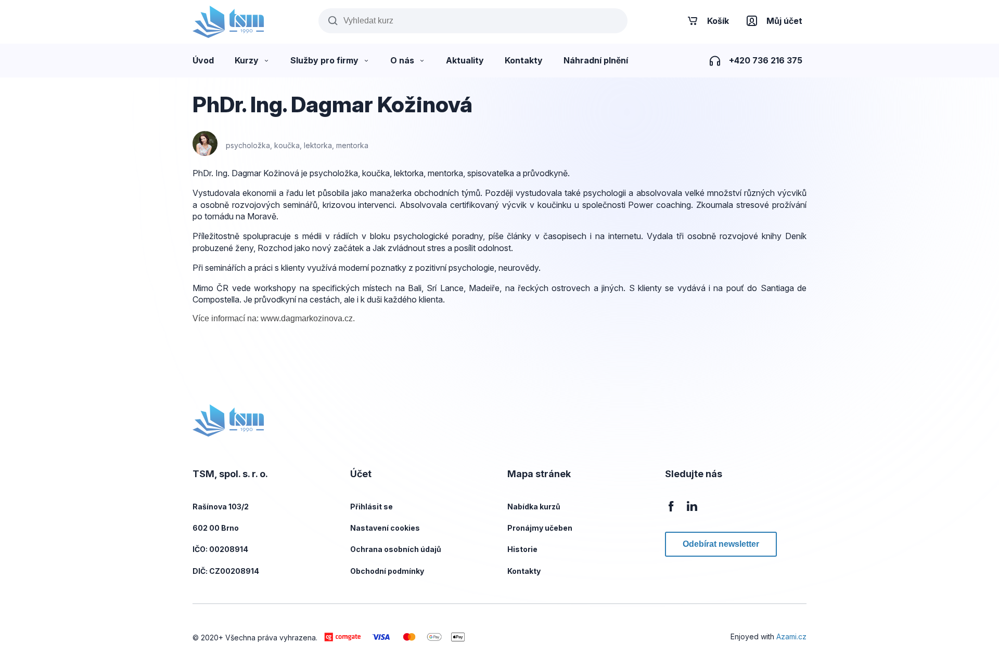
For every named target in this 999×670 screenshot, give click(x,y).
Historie (522, 549)
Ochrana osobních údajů (395, 549)
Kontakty (524, 571)
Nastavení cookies (385, 527)
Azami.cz (791, 636)
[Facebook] (671, 511)
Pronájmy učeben (539, 527)
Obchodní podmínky (387, 571)
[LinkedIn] (692, 511)
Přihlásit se (371, 506)
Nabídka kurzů (533, 506)
